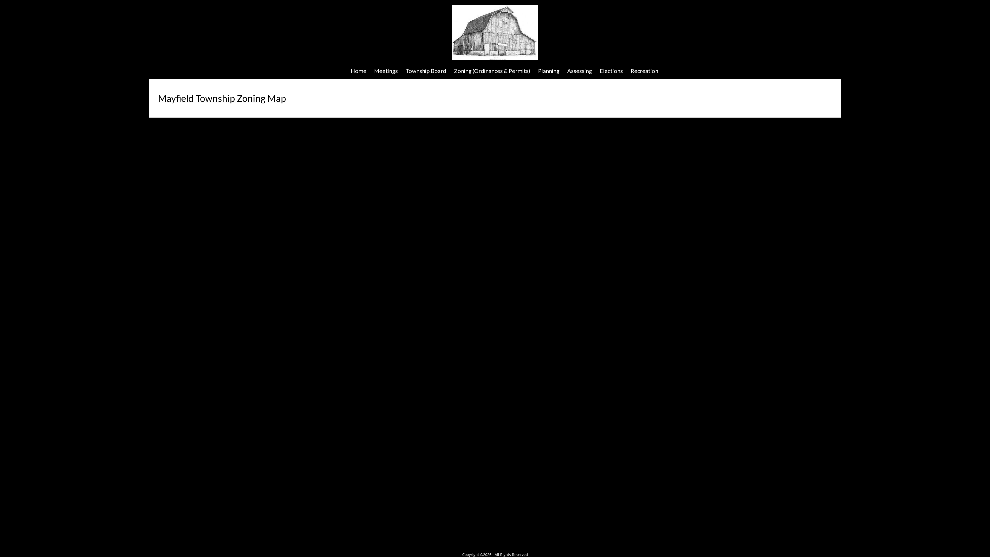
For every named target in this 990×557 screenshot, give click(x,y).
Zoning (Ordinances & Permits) (492, 70)
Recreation (644, 70)
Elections (611, 70)
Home (358, 70)
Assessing (579, 70)
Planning (548, 70)
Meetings (386, 70)
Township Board (426, 70)
